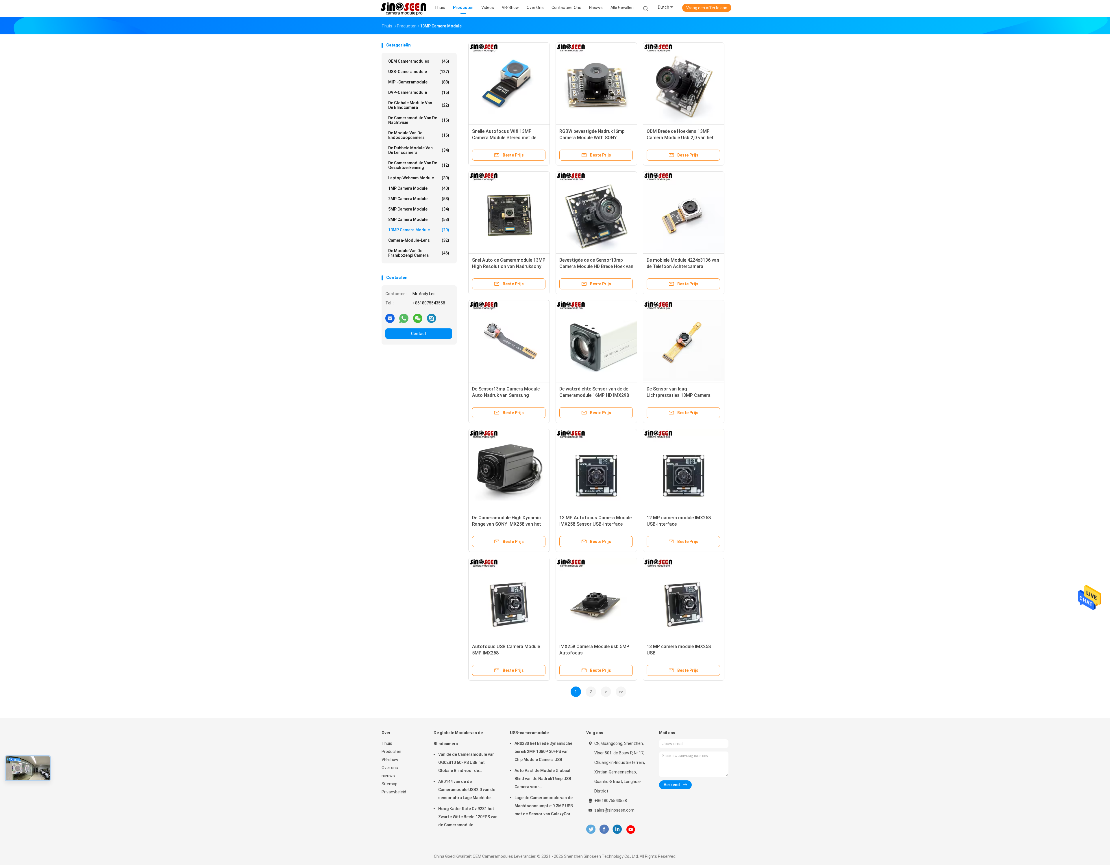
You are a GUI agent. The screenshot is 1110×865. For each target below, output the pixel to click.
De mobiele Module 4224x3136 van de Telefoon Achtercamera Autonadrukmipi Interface (683, 266)
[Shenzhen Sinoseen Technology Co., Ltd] (404, 9)
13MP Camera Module (418, 230)
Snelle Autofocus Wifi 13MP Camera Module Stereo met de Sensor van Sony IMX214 (504, 138)
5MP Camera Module (418, 209)
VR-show (390, 759)
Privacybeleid (394, 792)
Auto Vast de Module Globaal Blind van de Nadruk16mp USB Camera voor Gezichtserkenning (543, 779)
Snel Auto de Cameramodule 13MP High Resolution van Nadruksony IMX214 (508, 266)
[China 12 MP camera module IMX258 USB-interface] (683, 469)
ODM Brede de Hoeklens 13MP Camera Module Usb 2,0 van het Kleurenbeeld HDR (680, 138)
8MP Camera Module (418, 219)
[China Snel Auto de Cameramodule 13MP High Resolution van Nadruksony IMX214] (509, 212)
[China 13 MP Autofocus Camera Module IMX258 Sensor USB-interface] (596, 469)
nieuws (388, 775)
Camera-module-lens (418, 240)
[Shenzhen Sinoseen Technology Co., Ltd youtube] (631, 829)
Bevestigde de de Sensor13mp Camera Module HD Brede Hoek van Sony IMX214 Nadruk (596, 266)
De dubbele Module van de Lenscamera (418, 150)
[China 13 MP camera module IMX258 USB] (683, 598)
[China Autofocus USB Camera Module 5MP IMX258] (509, 598)
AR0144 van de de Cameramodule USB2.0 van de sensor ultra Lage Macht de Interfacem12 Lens (466, 790)
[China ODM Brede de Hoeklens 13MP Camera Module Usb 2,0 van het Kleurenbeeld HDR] (683, 83)
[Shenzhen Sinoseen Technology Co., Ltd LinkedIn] (617, 829)
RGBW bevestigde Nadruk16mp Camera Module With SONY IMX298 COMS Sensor (592, 138)
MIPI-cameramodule (418, 82)
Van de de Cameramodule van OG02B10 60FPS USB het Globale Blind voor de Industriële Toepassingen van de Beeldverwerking (466, 763)
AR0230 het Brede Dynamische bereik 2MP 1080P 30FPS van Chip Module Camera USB (543, 751)
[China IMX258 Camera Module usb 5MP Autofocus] (596, 598)
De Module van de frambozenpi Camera (418, 253)
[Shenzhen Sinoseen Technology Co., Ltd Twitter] (590, 829)
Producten (391, 751)
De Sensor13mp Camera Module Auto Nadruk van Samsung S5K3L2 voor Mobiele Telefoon (506, 395)
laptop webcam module (418, 178)
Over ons (390, 767)
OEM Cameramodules (418, 61)
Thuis (387, 743)
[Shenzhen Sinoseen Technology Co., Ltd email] (390, 318)
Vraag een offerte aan (706, 7)
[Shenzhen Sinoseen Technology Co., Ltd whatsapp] (403, 318)
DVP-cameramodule (418, 92)
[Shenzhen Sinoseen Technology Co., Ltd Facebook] (604, 829)
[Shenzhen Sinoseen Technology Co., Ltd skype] (431, 318)
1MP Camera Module (418, 188)
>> (621, 691)
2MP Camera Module (418, 198)
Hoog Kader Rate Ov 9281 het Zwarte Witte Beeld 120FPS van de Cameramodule (467, 816)
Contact (418, 333)
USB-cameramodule (418, 71)
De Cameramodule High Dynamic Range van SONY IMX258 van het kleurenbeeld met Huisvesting (506, 524)
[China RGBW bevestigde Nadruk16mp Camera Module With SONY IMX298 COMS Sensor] (596, 83)
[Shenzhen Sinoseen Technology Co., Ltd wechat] (417, 318)
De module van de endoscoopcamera (418, 135)
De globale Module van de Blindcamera (418, 105)
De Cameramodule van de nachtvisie (418, 120)
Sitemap (389, 784)
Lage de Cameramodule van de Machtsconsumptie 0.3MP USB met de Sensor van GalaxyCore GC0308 (544, 806)
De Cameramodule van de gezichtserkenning (418, 165)
